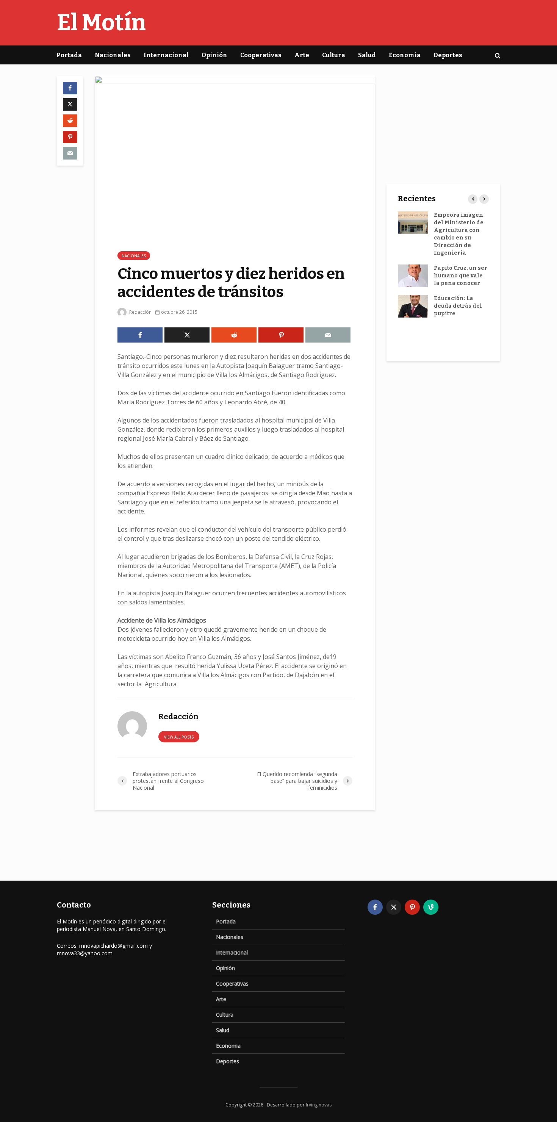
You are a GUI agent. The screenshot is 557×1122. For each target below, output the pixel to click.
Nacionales (113, 55)
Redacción (140, 312)
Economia (405, 55)
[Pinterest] (412, 907)
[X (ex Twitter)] (393, 907)
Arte (301, 55)
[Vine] (430, 907)
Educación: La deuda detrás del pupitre (458, 306)
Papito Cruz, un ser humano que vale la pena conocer (460, 275)
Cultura (333, 55)
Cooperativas (261, 55)
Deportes (447, 55)
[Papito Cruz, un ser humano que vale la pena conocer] (413, 275)
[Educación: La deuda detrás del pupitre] (413, 306)
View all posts (179, 737)
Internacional (166, 55)
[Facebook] (375, 907)
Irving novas (319, 1105)
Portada (69, 55)
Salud (367, 55)
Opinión (214, 55)
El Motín (101, 22)
